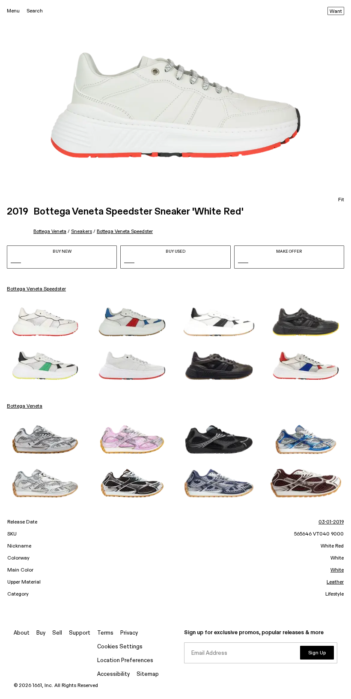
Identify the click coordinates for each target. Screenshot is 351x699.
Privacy (129, 633)
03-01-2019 (331, 522)
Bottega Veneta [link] (24, 406)
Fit (341, 200)
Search (35, 11)
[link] (45, 322)
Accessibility (113, 674)
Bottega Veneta (49, 231)
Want (336, 11)
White (337, 570)
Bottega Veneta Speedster (125, 231)
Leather (335, 582)
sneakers (81, 231)
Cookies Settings (120, 647)
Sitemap (148, 674)
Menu (13, 11)
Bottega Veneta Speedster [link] (36, 289)
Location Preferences (125, 660)
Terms (105, 633)
